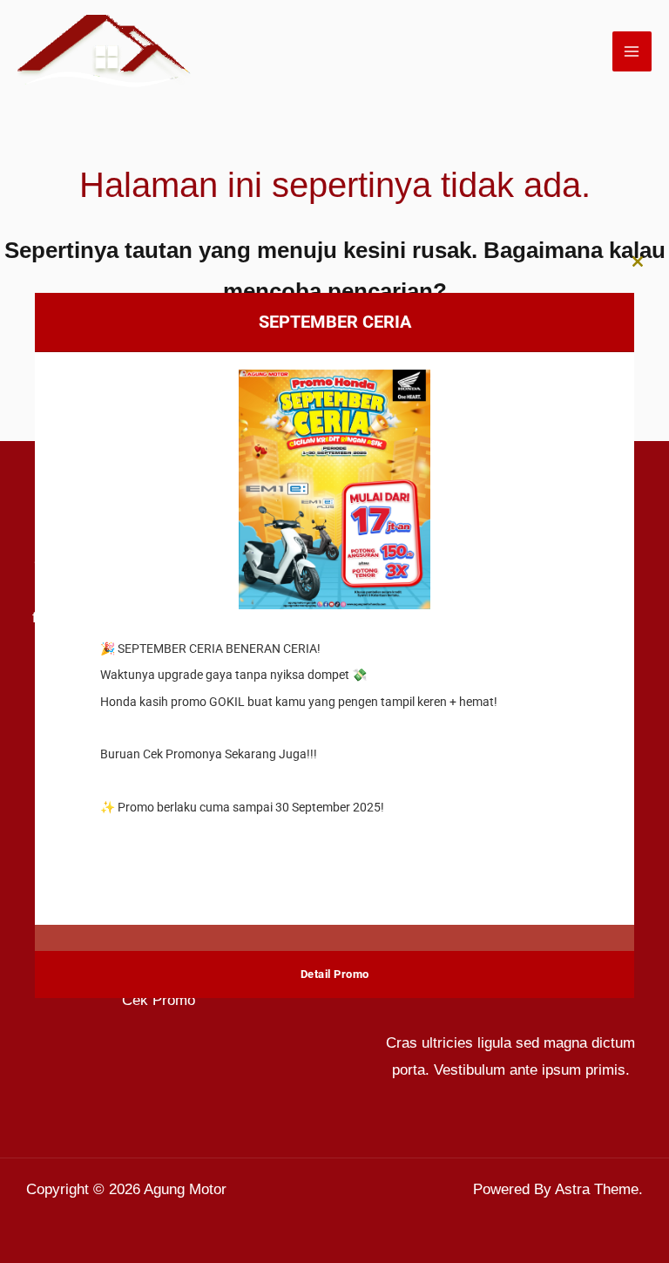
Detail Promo (335, 974)
